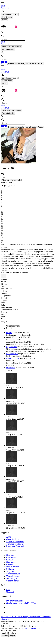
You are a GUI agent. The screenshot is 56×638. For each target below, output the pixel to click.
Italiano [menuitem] (5, 636)
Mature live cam (13, 567)
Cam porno (10, 557)
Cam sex (9, 560)
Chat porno (10, 562)
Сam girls (10, 555)
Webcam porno (12, 581)
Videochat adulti (13, 574)
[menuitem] (3, 6)
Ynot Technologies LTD (30, 628)
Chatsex (9, 564)
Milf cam (10, 569)
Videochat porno (13, 576)
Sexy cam (10, 571)
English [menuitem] (12, 636)
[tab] (30, 326)
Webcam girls (11, 578)
